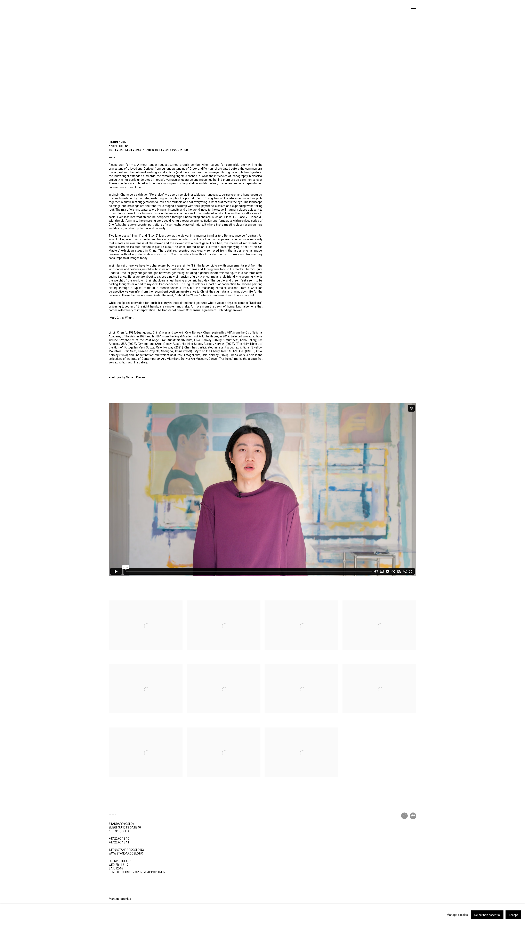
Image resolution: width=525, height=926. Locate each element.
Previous (16, 73)
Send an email (413, 816)
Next (508, 73)
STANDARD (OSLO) (129, 12)
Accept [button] (513, 915)
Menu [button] (413, 9)
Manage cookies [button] (120, 899)
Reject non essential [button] (487, 915)
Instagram (404, 816)
